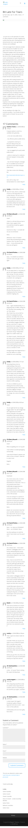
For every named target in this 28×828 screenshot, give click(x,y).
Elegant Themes (14, 822)
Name (5, 744)
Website (5, 757)
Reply (23, 184)
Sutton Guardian (7, 791)
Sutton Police (6, 803)
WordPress (15, 824)
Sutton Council (6, 794)
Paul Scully (7, 15)
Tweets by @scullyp (8, 784)
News (19, 15)
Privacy (13, 815)
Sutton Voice (6, 808)
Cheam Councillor (7, 796)
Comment (6, 727)
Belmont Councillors (8, 805)
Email (4, 751)
